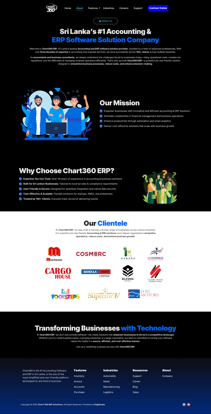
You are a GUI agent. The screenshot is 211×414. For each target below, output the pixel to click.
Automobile (109, 376)
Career (136, 381)
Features (93, 8)
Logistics (108, 392)
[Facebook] (184, 404)
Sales (136, 392)
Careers (123, 8)
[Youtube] (188, 404)
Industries (108, 8)
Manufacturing (111, 386)
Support (138, 8)
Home (68, 8)
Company (167, 376)
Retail (106, 381)
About (79, 8)
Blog (135, 386)
